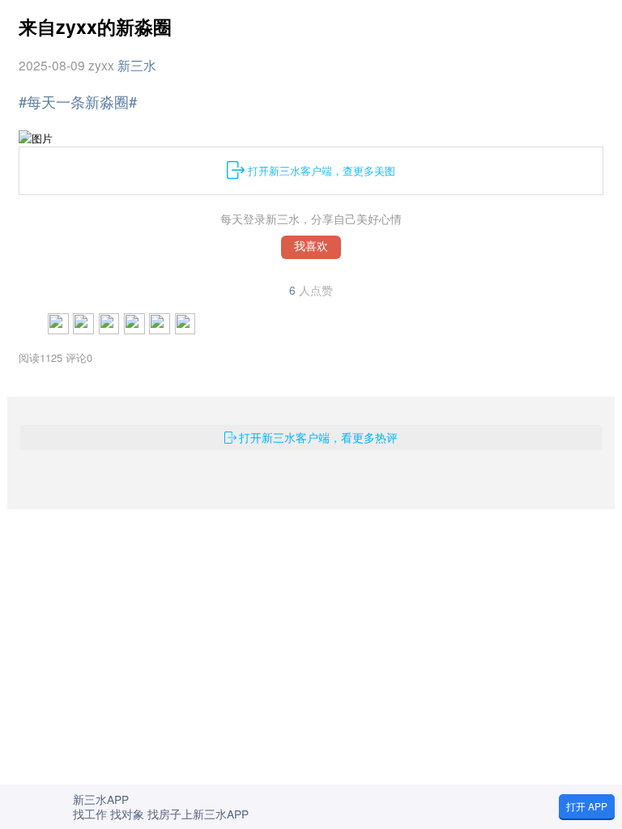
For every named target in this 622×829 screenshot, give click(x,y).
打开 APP (586, 806)
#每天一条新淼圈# (78, 101)
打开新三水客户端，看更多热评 (318, 437)
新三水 (136, 65)
